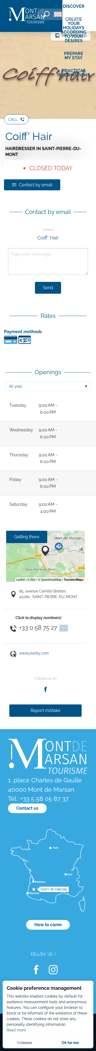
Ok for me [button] (70, 1043)
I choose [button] (24, 1043)
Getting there (26, 536)
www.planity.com (34, 653)
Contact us (27, 808)
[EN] (58, 14)
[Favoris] (73, 15)
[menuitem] (26, 16)
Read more (16, 1030)
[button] (46, 14)
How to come (48, 924)
